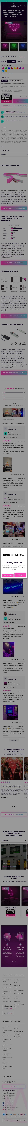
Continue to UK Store (20, 574)
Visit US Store (8, 575)
